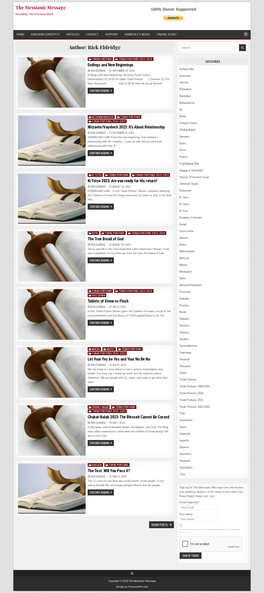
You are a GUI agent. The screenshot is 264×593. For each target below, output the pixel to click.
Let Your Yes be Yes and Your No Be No (119, 359)
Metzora (184, 258)
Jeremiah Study (188, 183)
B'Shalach (185, 89)
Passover (185, 291)
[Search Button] (245, 34)
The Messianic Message (40, 7)
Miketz (183, 264)
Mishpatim (185, 271)
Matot (111, 349)
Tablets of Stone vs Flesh (108, 301)
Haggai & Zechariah (191, 170)
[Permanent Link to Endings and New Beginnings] (52, 82)
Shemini (184, 325)
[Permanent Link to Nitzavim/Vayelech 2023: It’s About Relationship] (52, 140)
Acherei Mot (186, 69)
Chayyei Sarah (188, 123)
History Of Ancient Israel (194, 177)
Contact (92, 34)
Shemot (184, 332)
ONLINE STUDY (167, 34)
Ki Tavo (184, 197)
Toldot (183, 373)
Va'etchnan (98, 295)
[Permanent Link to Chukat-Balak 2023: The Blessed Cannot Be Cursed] (52, 430)
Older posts (159, 524)
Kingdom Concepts (45, 34)
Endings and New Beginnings (110, 64)
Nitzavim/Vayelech (103, 117)
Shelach (97, 465)
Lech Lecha (186, 231)
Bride (182, 116)
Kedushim (185, 190)
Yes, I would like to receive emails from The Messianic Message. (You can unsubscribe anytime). (209, 531)
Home (20, 34)
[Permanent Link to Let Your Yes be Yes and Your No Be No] (52, 372)
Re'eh (95, 233)
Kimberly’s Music (137, 34)
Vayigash (184, 460)
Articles (72, 34)
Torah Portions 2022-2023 (135, 59)
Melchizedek (186, 251)
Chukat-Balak (100, 407)
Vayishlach (185, 467)
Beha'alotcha (187, 102)
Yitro (182, 474)
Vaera (182, 426)
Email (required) (189, 502)
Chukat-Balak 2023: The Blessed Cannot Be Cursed (128, 416)
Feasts (183, 156)
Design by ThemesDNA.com (132, 586)
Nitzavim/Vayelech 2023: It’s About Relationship (126, 127)
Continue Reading (102, 91)
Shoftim (184, 339)
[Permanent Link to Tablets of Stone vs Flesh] (52, 314)
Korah (182, 224)
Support (111, 34)
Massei (96, 349)
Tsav (182, 413)
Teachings (185, 352)
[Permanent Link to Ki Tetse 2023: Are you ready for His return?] (52, 198)
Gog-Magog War (189, 163)
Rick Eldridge (98, 70)
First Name (186, 514)
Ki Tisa (183, 210)
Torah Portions (102, 59)
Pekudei (184, 298)
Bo (181, 109)
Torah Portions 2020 (191, 393)
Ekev (182, 143)
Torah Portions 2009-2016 (194, 386)
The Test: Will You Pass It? (109, 470)
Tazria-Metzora (188, 345)
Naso (182, 278)
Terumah (184, 359)
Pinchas (184, 305)
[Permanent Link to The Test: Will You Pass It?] (52, 488)
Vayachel (184, 433)
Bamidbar (185, 96)
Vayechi (184, 440)
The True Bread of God (106, 238)
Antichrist (185, 75)
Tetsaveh (184, 366)
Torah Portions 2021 (191, 400)
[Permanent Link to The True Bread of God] (52, 256)
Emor (182, 150)
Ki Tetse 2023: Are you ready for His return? (123, 180)
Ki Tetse (97, 175)
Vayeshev (185, 453)
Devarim (184, 136)
